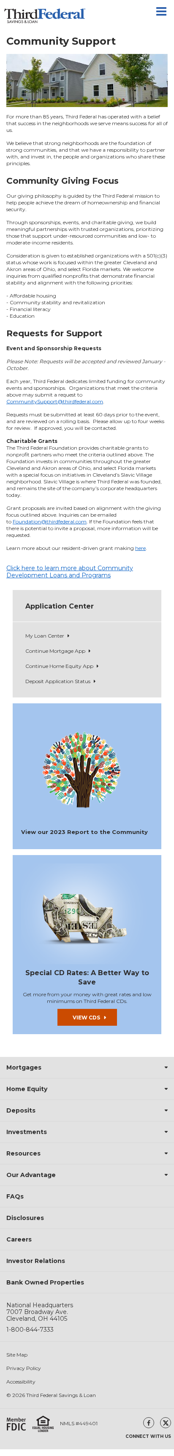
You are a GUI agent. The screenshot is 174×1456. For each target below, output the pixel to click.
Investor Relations (35, 1261)
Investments (26, 1132)
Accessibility (20, 1381)
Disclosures (25, 1218)
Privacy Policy (23, 1368)
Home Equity (26, 1089)
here (140, 548)
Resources (23, 1153)
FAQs (15, 1196)
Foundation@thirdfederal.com (50, 521)
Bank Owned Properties (45, 1282)
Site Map (16, 1354)
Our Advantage (31, 1175)
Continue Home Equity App (59, 666)
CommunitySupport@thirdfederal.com (54, 401)
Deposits (20, 1110)
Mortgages (23, 1067)
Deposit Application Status (57, 681)
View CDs (86, 1017)
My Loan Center (44, 636)
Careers (19, 1239)
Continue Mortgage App (55, 651)
